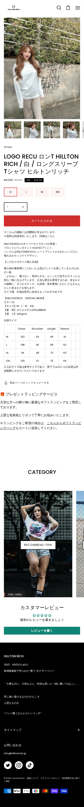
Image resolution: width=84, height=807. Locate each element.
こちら (51, 236)
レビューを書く (42, 630)
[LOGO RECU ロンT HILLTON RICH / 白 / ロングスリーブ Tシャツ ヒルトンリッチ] (12, 130)
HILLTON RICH (18, 778)
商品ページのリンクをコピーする (29, 382)
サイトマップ (12, 730)
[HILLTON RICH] (13, 8)
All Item (8, 147)
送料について (32, 778)
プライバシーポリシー (50, 778)
